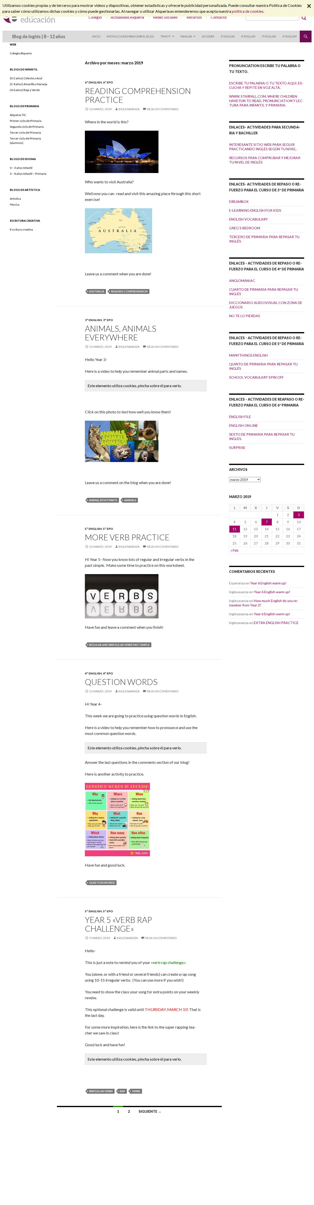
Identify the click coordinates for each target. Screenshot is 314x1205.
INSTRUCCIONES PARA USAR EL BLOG (130, 36)
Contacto (219, 17)
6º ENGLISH (289, 36)
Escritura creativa (21, 229)
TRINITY (165, 36)
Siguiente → (150, 1111)
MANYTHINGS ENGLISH (248, 355)
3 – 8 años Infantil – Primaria (28, 173)
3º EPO (108, 320)
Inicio (96, 36)
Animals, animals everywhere (120, 333)
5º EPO (108, 529)
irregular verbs (101, 1091)
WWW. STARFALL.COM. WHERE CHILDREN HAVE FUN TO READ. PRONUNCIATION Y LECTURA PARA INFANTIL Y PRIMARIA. (266, 100)
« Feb (234, 550)
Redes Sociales (165, 17)
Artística (15, 198)
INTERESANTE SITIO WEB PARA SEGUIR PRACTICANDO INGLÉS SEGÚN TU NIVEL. (263, 146)
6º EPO (108, 82)
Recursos (194, 17)
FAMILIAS (186, 36)
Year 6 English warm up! (268, 583)
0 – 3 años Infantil (21, 168)
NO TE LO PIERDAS (244, 316)
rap (122, 1091)
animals (130, 500)
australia (96, 291)
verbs (136, 1091)
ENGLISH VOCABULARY (248, 219)
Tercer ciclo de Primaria (25, 132)
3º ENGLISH (228, 36)
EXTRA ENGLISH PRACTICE (276, 623)
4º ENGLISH (248, 36)
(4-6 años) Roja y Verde (25, 90)
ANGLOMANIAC (242, 280)
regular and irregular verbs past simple (119, 644)
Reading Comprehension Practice (138, 95)
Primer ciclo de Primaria (25, 121)
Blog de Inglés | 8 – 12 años (38, 36)
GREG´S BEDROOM (244, 228)
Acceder (208, 36)
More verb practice (127, 537)
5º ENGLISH (269, 36)
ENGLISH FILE (240, 417)
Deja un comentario (163, 109)
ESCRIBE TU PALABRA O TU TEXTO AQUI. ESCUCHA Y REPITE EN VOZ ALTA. (266, 85)
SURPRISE (237, 447)
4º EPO (108, 673)
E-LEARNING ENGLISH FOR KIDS (255, 210)
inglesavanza (129, 109)
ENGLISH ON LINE (243, 425)
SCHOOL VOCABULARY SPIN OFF (256, 377)
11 (234, 529)
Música (14, 204)
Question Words (121, 682)
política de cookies (247, 11)
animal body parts (103, 500)
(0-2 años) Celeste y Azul (26, 78)
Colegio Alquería (21, 53)
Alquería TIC (18, 115)
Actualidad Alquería (127, 17)
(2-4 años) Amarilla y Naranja (28, 84)
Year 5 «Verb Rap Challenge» (118, 924)
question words (102, 882)
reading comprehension (129, 291)
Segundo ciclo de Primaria (27, 126)
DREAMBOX (239, 201)
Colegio (95, 17)
